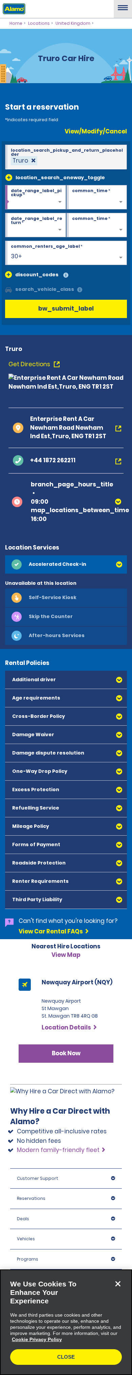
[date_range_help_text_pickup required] (35, 197)
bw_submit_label (66, 308)
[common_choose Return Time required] (97, 225)
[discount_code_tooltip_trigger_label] (65, 275)
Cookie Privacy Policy (37, 1339)
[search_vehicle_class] (79, 290)
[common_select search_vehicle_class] (8, 289)
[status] (24, 160)
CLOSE (66, 1357)
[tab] (66, 564)
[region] (66, 1322)
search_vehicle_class (44, 289)
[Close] (118, 1284)
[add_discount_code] (8, 274)
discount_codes (37, 274)
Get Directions (29, 364)
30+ (16, 256)
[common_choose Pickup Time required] (97, 197)
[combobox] (66, 157)
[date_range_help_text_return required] (35, 225)
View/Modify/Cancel (96, 131)
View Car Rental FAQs (51, 931)
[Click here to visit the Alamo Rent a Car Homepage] (12, 8)
